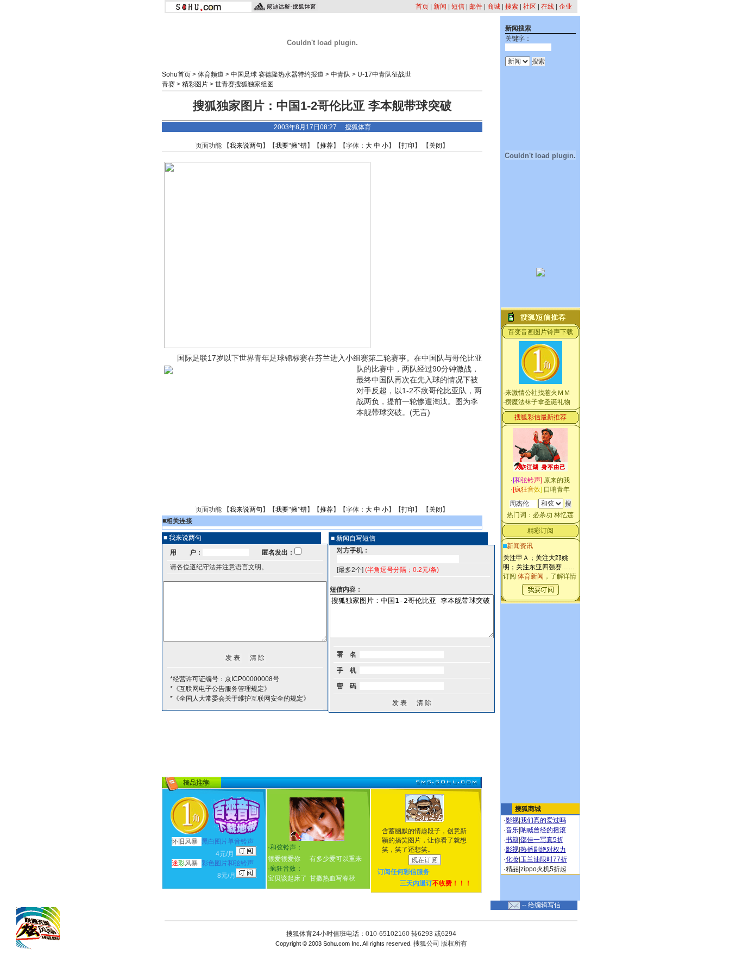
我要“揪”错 (291, 145)
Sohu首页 (176, 74)
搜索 (511, 6)
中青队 (340, 74)
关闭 (435, 145)
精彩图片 (195, 84)
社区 (529, 6)
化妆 (512, 859)
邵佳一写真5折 (541, 840)
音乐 (512, 830)
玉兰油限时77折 (543, 859)
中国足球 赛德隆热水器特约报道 (277, 74)
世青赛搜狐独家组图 (244, 84)
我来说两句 (246, 145)
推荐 (326, 145)
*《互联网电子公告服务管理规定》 (220, 689)
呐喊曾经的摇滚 (543, 830)
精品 (512, 869)
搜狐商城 (528, 809)
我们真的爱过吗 (543, 820)
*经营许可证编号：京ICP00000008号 (224, 679)
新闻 (440, 6)
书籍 (512, 840)
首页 (422, 6)
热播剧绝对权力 (543, 849)
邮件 (475, 6)
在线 (547, 6)
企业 (565, 6)
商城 (493, 6)
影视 (512, 820)
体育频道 (211, 74)
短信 (457, 6)
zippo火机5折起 (543, 869)
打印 (407, 145)
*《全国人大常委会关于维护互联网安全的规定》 (240, 698)
